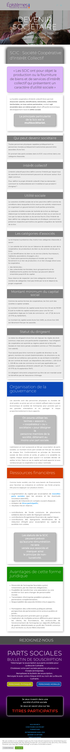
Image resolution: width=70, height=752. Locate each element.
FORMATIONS (35, 729)
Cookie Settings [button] (8, 748)
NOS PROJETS (35, 724)
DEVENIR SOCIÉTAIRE (35, 735)
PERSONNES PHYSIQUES (20, 684)
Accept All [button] (19, 748)
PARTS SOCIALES (35, 737)
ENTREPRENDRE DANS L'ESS (35, 732)
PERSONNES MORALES (49, 684)
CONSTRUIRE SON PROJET (35, 727)
